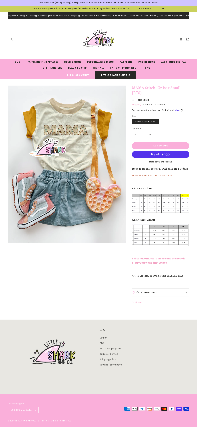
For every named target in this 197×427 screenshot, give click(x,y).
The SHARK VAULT (78, 75)
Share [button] (138, 302)
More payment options (160, 161)
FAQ (102, 343)
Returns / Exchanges (111, 364)
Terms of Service (109, 353)
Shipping (136, 104)
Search (103, 337)
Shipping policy (108, 359)
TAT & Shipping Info (110, 348)
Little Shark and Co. (25, 421)
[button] (11, 39)
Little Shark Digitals (115, 75)
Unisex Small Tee (145, 121)
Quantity (136, 128)
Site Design (43, 421)
